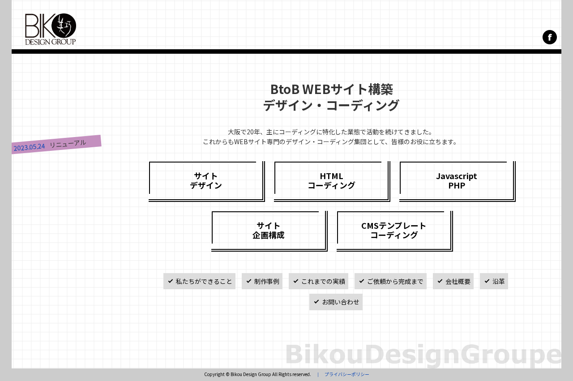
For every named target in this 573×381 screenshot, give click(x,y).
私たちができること (204, 281)
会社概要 (457, 281)
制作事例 (266, 281)
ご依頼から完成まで (395, 281)
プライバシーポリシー (347, 374)
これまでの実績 (323, 281)
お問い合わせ (340, 301)
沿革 (498, 281)
